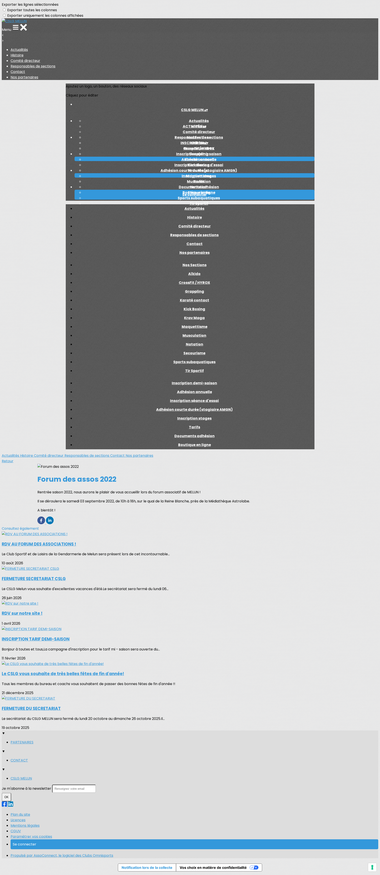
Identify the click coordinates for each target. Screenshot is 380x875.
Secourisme (194, 353)
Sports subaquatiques (199, 198)
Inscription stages (199, 175)
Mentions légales (25, 825)
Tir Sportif (199, 203)
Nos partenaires (24, 77)
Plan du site (20, 814)
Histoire (17, 55)
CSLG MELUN (21, 778)
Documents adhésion (199, 186)
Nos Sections (199, 137)
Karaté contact (194, 300)
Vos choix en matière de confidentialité (213, 867)
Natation (194, 344)
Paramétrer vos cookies (31, 836)
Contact (18, 71)
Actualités (19, 49)
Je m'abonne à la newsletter (27, 788)
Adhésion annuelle (198, 159)
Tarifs (199, 181)
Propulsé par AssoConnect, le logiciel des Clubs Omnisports (62, 855)
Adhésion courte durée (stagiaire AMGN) (199, 170)
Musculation (194, 335)
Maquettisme (194, 326)
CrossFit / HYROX (198, 148)
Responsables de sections (33, 66)
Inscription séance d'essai (198, 164)
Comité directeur (25, 60)
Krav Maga (194, 317)
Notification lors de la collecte (147, 867)
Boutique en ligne (194, 444)
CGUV (16, 831)
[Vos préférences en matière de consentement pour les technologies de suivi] (372, 867)
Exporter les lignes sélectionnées (30, 4)
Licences (18, 820)
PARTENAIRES (22, 742)
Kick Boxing (194, 309)
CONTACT (19, 760)
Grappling (194, 291)
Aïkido (194, 273)
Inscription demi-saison (198, 153)
